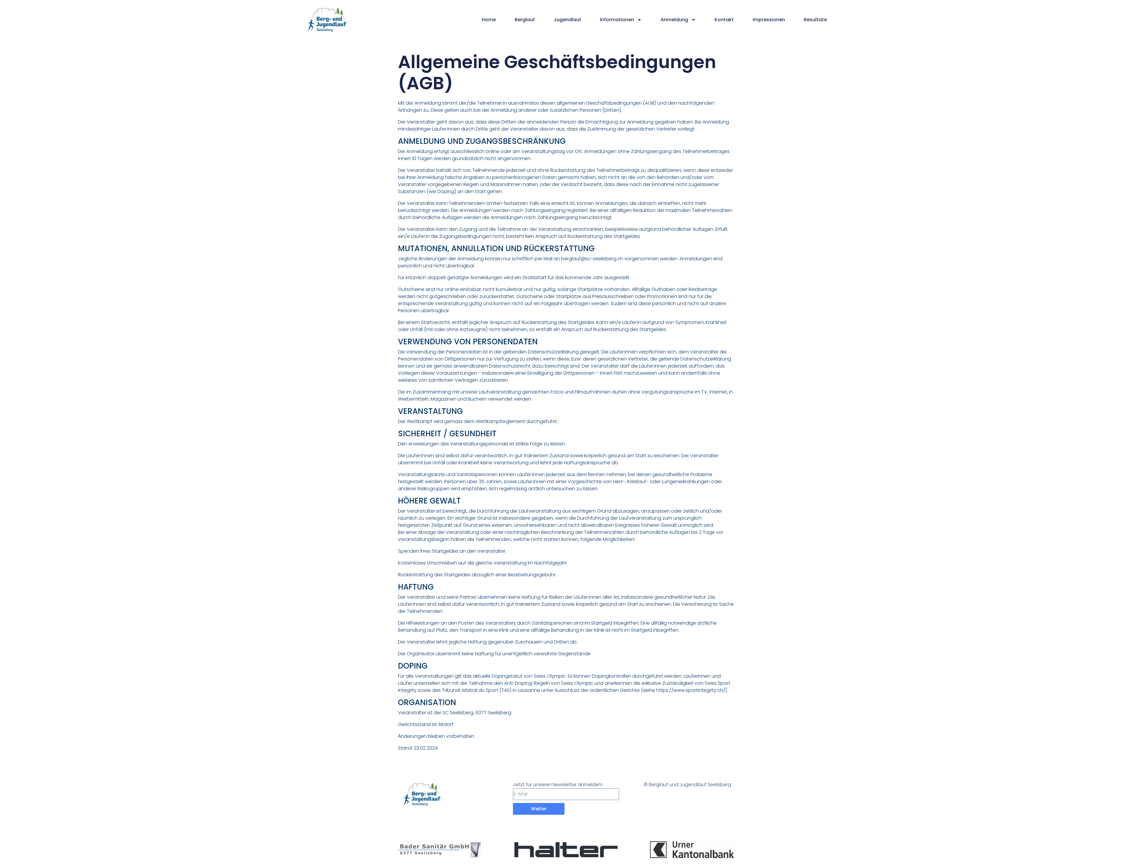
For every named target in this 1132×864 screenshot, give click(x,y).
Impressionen (769, 19)
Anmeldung (674, 19)
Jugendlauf (567, 19)
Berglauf (525, 19)
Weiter (539, 808)
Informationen (617, 19)
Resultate (815, 19)
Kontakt (724, 19)
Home (489, 19)
